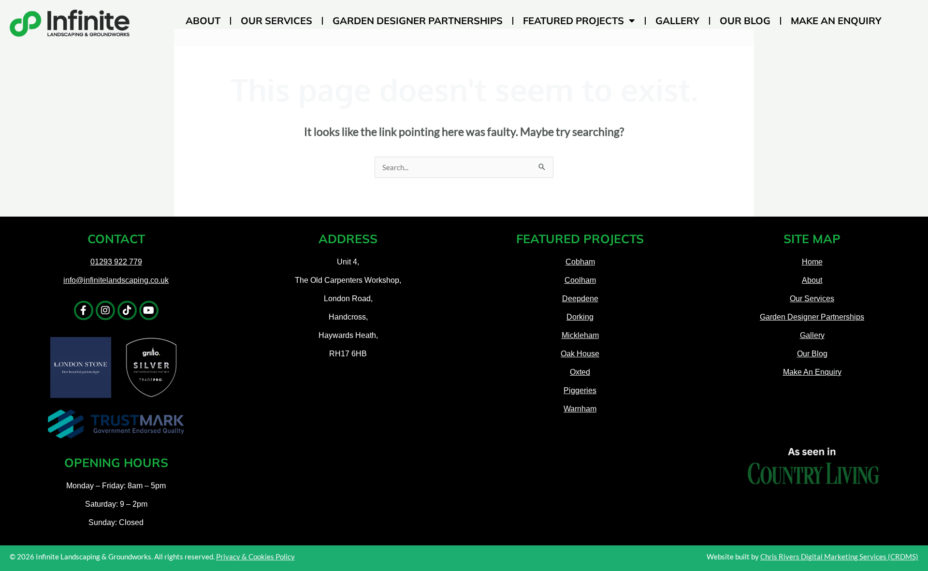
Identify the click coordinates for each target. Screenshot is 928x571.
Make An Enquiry (836, 21)
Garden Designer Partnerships (418, 21)
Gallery (677, 21)
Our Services (276, 21)
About (203, 21)
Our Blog (745, 21)
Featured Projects (573, 21)
